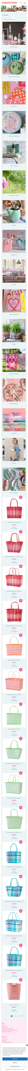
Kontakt (4, 1040)
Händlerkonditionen (7, 1042)
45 (21, 1016)
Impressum (23, 1069)
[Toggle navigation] (25, 2)
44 (19, 1016)
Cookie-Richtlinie (8, 1069)
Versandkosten (15, 528)
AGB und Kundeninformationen (9, 1030)
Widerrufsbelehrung (7, 1031)
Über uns (4, 1026)
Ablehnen (15, 1062)
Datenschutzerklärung (16, 1069)
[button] (27, 1045)
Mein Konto (5, 1039)
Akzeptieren (15, 1059)
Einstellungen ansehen (15, 1066)
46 (23, 1016)
